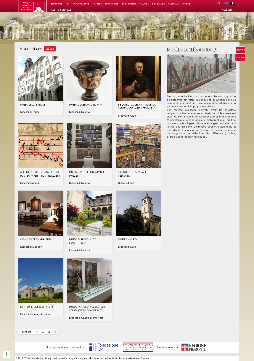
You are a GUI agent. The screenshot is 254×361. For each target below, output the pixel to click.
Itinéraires (111, 3)
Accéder (227, 9)
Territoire (56, 3)
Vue (51, 48)
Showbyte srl (81, 358)
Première (26, 331)
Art (68, 3)
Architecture (81, 3)
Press (186, 3)
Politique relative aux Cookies (134, 358)
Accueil (144, 3)
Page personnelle (60, 9)
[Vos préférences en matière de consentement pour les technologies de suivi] (6, 354)
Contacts (174, 3)
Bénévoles (158, 3)
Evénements (129, 3)
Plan (25, 48)
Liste (38, 48)
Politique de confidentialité (103, 358)
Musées (97, 3)
